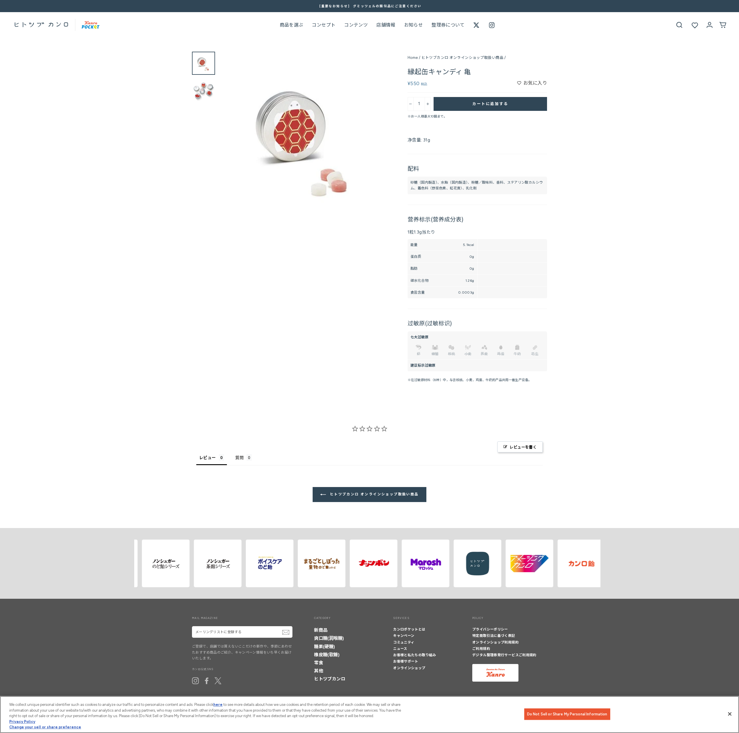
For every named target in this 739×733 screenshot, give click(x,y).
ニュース (400, 649)
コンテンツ (356, 25)
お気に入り (535, 83)
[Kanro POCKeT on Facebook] (206, 680)
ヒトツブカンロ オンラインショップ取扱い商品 (462, 57)
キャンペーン (403, 636)
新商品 (320, 630)
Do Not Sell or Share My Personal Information (567, 714)
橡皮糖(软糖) (326, 654)
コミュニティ (403, 642)
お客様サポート (405, 661)
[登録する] (286, 632)
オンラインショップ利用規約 (495, 642)
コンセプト (323, 25)
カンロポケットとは (409, 629)
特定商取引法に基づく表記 (493, 636)
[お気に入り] (695, 25)
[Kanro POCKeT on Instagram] (195, 680)
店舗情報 (385, 25)
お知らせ (413, 25)
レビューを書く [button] (523, 447)
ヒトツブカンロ (329, 678)
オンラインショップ (409, 668)
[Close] (729, 714)
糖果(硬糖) (324, 646)
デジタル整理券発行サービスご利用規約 (504, 655)
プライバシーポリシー (490, 629)
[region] (369, 714)
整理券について (448, 25)
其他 (318, 670)
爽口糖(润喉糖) (329, 638)
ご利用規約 (481, 649)
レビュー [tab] (207, 457)
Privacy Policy (22, 721)
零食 (318, 662)
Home (413, 57)
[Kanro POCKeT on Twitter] (217, 680)
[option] (369, 6)
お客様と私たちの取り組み (414, 655)
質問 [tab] (239, 457)
